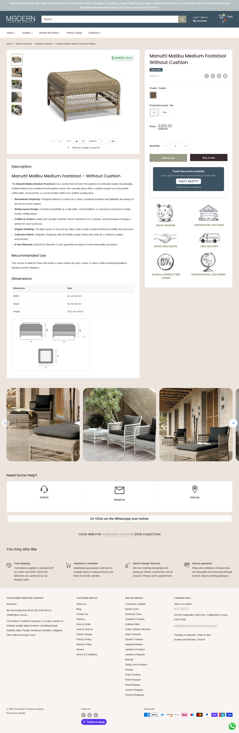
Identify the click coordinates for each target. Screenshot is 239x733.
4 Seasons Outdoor (118, 534)
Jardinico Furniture (135, 649)
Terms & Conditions (86, 654)
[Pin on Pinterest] (213, 75)
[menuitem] (11, 32)
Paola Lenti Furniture (136, 664)
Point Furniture (133, 674)
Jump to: (93, 141)
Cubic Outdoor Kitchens (138, 629)
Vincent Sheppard (134, 694)
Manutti (154, 76)
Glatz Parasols (133, 634)
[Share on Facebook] (206, 75)
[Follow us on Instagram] (89, 715)
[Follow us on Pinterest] (95, 715)
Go (113, 141)
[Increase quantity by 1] (185, 146)
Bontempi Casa (133, 614)
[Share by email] (225, 75)
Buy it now (209, 158)
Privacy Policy (84, 639)
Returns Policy (84, 644)
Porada (129, 669)
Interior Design (84, 634)
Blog (78, 609)
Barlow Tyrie (131, 609)
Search (80, 649)
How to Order (83, 624)
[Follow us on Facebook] (83, 715)
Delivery (80, 619)
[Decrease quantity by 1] (165, 146)
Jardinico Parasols (135, 654)
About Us (81, 604)
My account (200, 20)
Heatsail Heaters (134, 644)
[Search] (182, 19)
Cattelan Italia (132, 624)
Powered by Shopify (16, 713)
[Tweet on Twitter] (219, 75)
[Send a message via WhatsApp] (232, 726)
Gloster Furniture (134, 639)
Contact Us (82, 614)
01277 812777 (181, 608)
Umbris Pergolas (134, 689)
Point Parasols (133, 679)
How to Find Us (84, 629)
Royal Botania (132, 684)
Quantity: (155, 145)
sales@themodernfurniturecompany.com (195, 625)
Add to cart (168, 158)
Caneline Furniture (135, 619)
